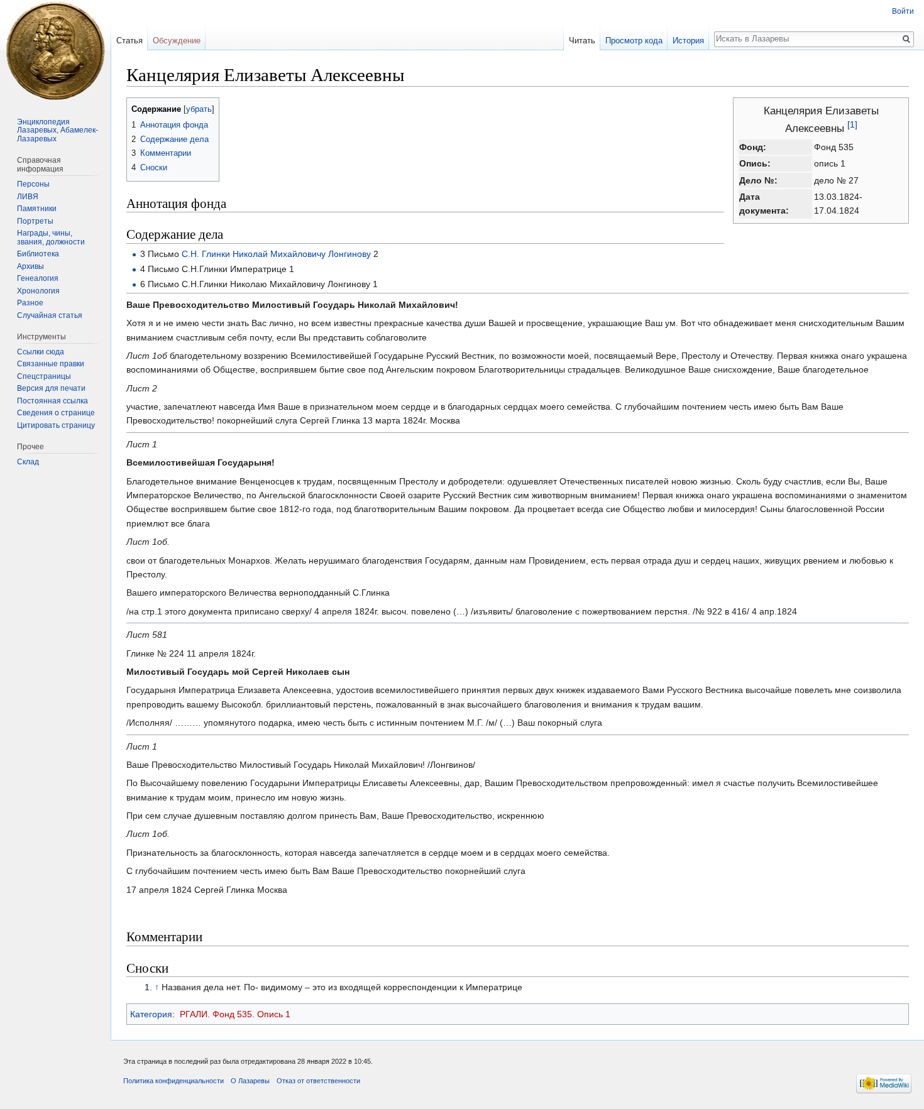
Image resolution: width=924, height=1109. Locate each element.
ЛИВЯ (27, 196)
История (688, 40)
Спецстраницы (44, 376)
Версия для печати (51, 388)
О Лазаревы (250, 1080)
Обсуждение (177, 40)
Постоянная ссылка (52, 400)
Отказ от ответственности (318, 1080)
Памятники (37, 208)
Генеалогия (37, 278)
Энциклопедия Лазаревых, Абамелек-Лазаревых (57, 130)
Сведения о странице (56, 412)
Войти (903, 11)
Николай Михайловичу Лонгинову (302, 254)
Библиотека (38, 253)
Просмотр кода (634, 40)
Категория (151, 1014)
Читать (582, 40)
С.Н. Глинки (206, 254)
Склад (28, 461)
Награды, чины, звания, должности (51, 237)
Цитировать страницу (56, 425)
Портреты (35, 221)
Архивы (30, 266)
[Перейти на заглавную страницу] (55, 50)
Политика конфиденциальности (173, 1080)
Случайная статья (49, 315)
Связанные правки (50, 363)
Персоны (33, 184)
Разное (30, 302)
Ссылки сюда (40, 351)
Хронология (38, 291)
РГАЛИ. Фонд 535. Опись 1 (235, 1014)
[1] (852, 124)
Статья (129, 40)
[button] (138, 108)
